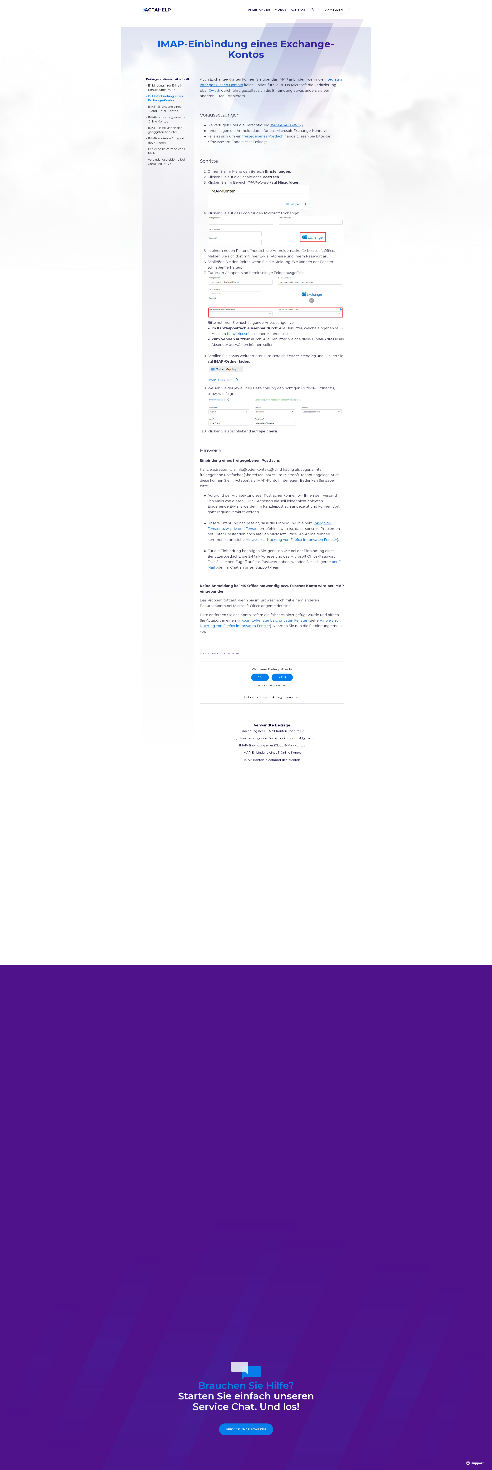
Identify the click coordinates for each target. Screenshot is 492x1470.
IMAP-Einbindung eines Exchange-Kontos (165, 98)
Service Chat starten (246, 1429)
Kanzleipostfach (241, 334)
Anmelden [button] (334, 9)
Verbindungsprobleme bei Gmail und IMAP (166, 162)
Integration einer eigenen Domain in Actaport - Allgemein (272, 738)
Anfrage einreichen (286, 697)
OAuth (214, 90)
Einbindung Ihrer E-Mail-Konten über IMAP (165, 88)
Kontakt (298, 9)
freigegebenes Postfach (262, 136)
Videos (280, 9)
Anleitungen (259, 9)
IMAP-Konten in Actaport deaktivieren (166, 141)
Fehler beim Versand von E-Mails (167, 151)
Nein (282, 677)
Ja (260, 677)
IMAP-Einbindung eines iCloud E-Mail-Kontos (164, 109)
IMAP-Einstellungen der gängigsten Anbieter (165, 130)
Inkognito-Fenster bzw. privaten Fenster (272, 620)
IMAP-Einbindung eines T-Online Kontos (166, 119)
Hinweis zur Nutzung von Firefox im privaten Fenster (291, 540)
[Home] (156, 9)
